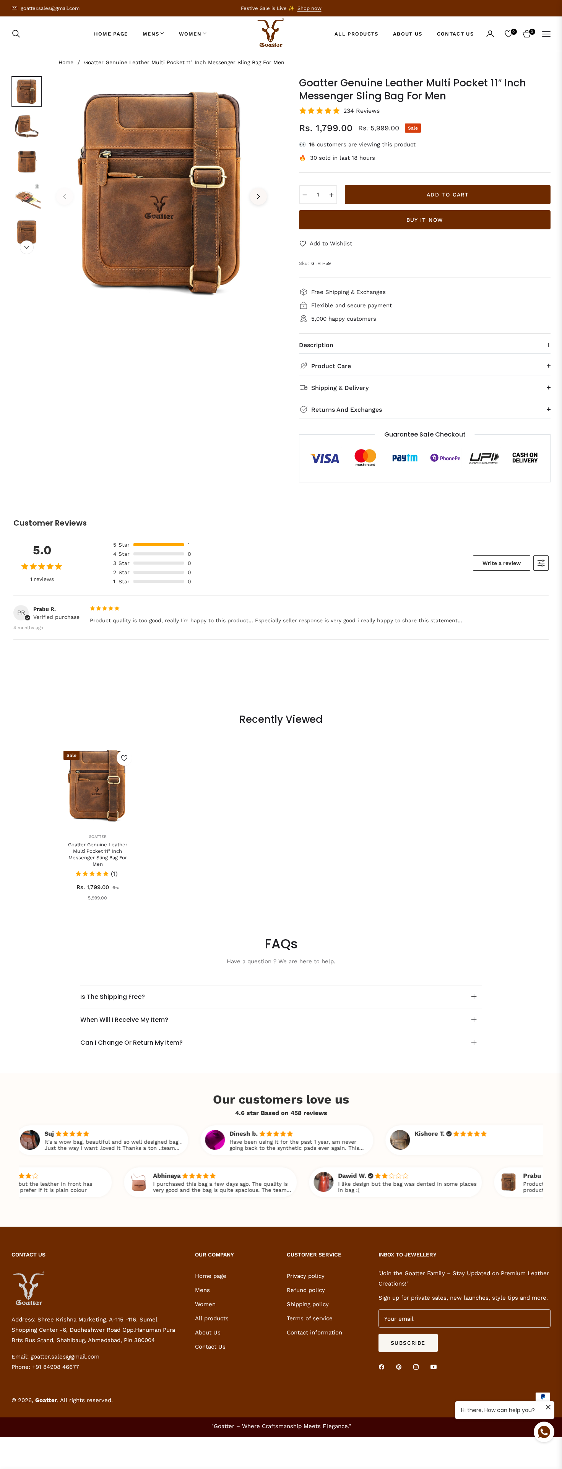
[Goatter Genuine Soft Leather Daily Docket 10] (29, 1406)
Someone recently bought (90, 1396)
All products (212, 1318)
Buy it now (424, 220)
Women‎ (205, 1304)
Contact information (314, 1332)
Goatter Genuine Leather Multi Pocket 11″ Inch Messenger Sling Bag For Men (97, 854)
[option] (161, 190)
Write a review (501, 563)
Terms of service (310, 1318)
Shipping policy (308, 1304)
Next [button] (258, 196)
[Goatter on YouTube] (435, 1366)
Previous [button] (64, 196)
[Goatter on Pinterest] (401, 1366)
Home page (210, 1276)
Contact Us (210, 1346)
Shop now (309, 8)
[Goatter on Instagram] (418, 1366)
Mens (202, 1290)
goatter (98, 836)
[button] (18, 33)
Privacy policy (306, 1276)
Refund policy (306, 1290)
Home (65, 62)
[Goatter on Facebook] (383, 1366)
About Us (208, 1332)
